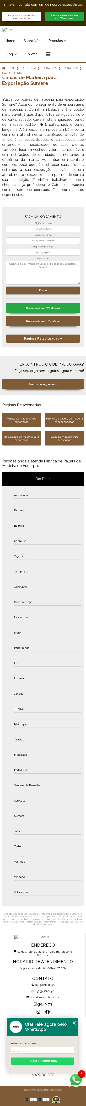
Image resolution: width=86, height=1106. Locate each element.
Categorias (28, 68)
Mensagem (43, 258)
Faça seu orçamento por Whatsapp (64, 16)
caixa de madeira (49, 68)
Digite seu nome (43, 223)
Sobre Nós (32, 41)
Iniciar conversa (42, 1061)
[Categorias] (48, 54)
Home (10, 41)
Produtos (56, 41)
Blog (9, 54)
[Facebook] (47, 1012)
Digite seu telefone (43, 247)
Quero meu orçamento (43, 384)
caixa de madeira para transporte (70, 68)
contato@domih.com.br (44, 997)
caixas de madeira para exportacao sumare (12, 73)
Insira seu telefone (23, 1043)
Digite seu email (43, 235)
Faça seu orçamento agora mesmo (21, 16)
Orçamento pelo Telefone (43, 321)
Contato (31, 54)
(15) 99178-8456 (44, 985)
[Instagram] (38, 1012)
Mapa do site (43, 1075)
